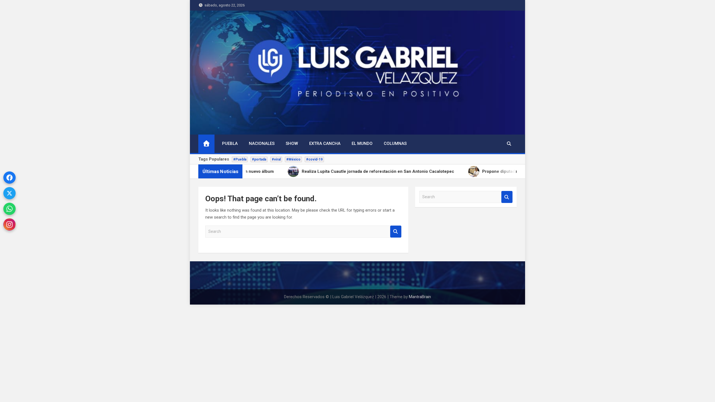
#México (293, 159)
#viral (276, 159)
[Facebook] (9, 177)
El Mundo (362, 143)
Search (395, 232)
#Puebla (239, 159)
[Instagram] (9, 224)
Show (292, 143)
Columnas (395, 143)
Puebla (230, 143)
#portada (259, 159)
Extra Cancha (324, 143)
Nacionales (262, 143)
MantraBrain (420, 296)
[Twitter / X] (9, 193)
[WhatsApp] (9, 209)
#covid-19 (314, 159)
